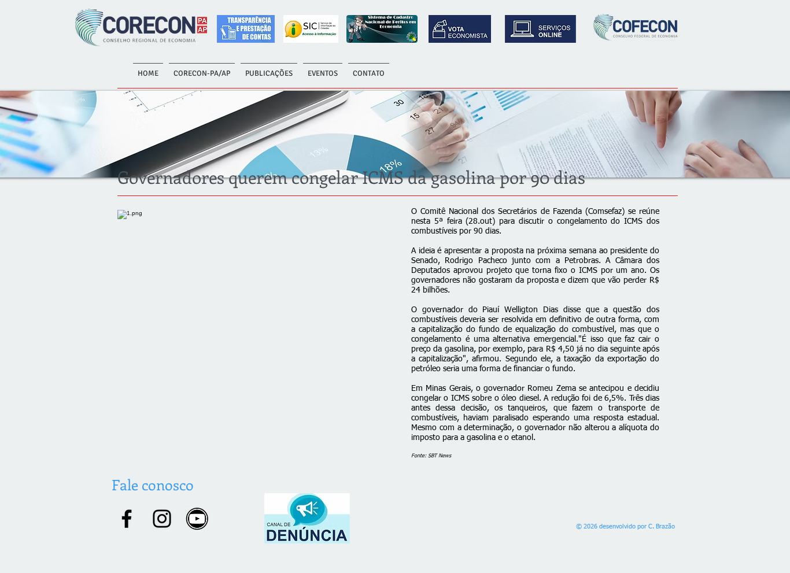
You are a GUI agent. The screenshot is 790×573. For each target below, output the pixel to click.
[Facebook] (127, 519)
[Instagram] (162, 519)
